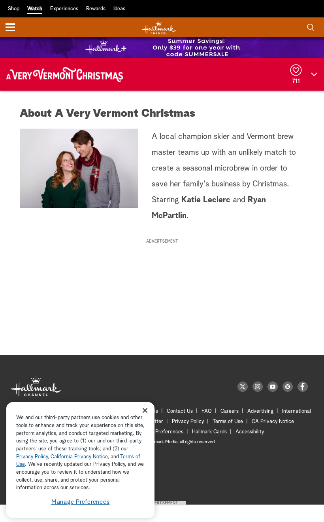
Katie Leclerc (205, 200)
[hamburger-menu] (10, 27)
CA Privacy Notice (273, 421)
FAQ (207, 411)
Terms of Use (228, 421)
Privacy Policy (188, 421)
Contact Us (180, 411)
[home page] (159, 27)
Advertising (260, 411)
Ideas (119, 8)
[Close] (145, 410)
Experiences (64, 8)
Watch (34, 8)
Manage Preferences (80, 502)
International (296, 411)
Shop (13, 8)
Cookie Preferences (160, 432)
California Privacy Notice (79, 456)
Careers (229, 411)
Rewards (95, 8)
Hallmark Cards (209, 432)
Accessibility (249, 432)
